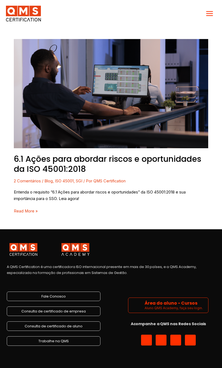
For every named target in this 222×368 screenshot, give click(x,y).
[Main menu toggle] (210, 14)
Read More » (26, 211)
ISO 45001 (64, 181)
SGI (79, 181)
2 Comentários (27, 181)
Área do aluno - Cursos (171, 303)
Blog (48, 181)
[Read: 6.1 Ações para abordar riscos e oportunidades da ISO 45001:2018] (111, 93)
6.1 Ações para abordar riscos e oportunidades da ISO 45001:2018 (107, 164)
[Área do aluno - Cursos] (137, 305)
